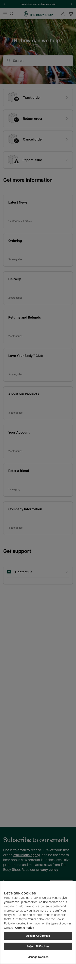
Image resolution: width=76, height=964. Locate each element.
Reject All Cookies (38, 946)
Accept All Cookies (38, 935)
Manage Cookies (38, 957)
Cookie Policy (24, 928)
